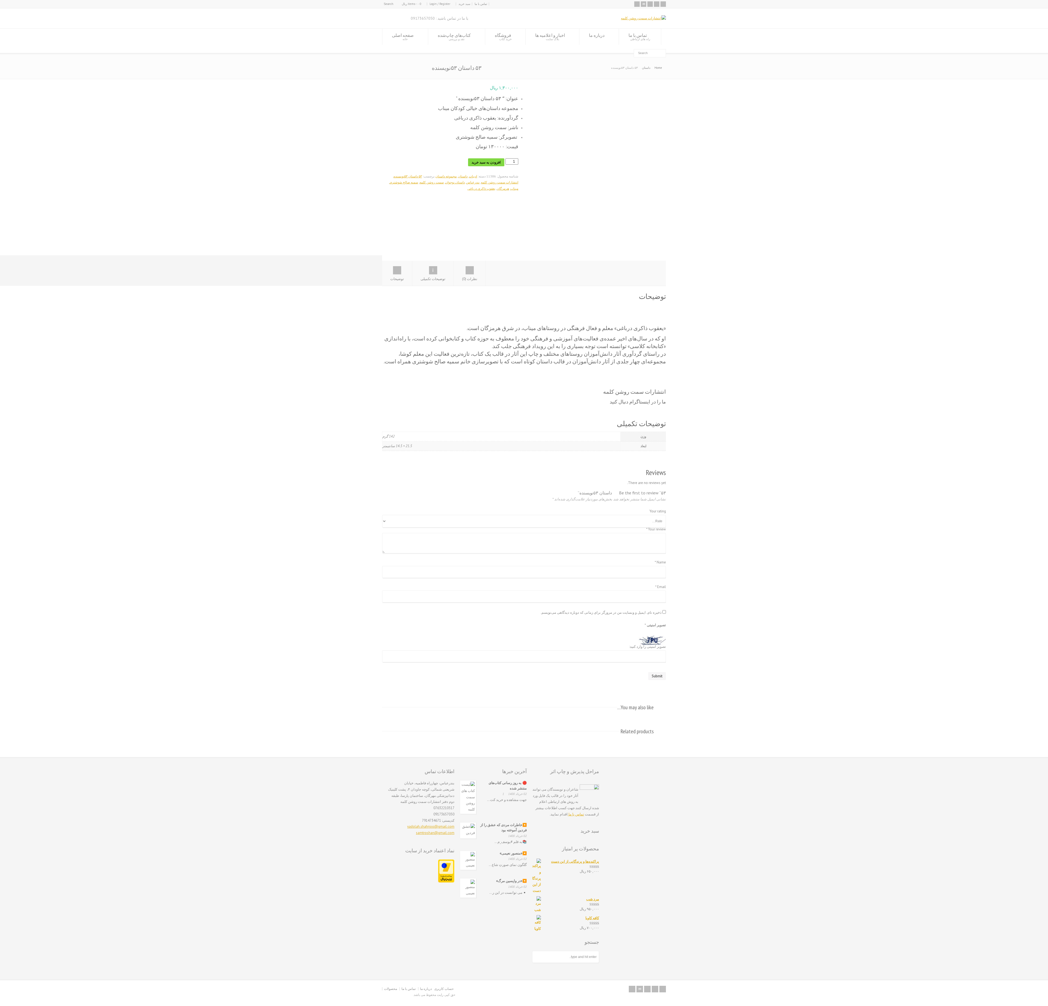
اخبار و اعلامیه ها (550, 36)
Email (660, 587)
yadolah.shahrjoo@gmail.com (430, 826)
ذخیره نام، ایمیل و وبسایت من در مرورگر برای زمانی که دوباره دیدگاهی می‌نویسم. (601, 613)
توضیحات (397, 279)
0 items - (411, 4)
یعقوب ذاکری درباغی (481, 188)
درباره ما (597, 35)
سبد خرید (464, 4)
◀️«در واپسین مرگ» (511, 881)
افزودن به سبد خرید (486, 162)
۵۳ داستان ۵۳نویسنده (408, 176)
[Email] (643, 4)
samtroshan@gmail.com (435, 832)
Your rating (658, 511)
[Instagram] (650, 4)
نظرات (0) (469, 279)
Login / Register (440, 4)
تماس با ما (481, 4)
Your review (656, 529)
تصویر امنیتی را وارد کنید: (647, 647)
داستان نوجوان (455, 182)
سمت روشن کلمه (431, 182)
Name (660, 562)
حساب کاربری (444, 989)
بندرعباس (473, 182)
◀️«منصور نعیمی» (513, 853)
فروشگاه (503, 36)
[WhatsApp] (663, 4)
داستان (646, 68)
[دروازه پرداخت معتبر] (446, 881)
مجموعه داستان (446, 176)
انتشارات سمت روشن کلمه (499, 182)
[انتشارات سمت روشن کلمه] (643, 18)
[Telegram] (656, 4)
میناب (514, 188)
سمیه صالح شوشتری (403, 182)
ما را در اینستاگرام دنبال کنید (638, 402)
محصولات (390, 989)
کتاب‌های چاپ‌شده (454, 36)
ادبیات (473, 176)
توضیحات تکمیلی (433, 279)
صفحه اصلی (403, 36)
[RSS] (637, 4)
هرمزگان (503, 188)
